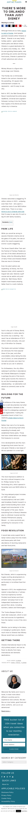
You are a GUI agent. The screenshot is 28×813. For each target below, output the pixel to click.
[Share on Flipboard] (1, 412)
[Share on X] (11, 26)
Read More (24, 811)
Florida (18, 660)
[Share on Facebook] (4, 26)
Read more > (5, 711)
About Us (5, 784)
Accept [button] (18, 811)
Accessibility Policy (8, 801)
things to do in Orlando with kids (12, 211)
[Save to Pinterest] (18, 26)
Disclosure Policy (7, 792)
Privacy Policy (6, 795)
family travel (16, 662)
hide (10, 222)
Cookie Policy (6, 798)
